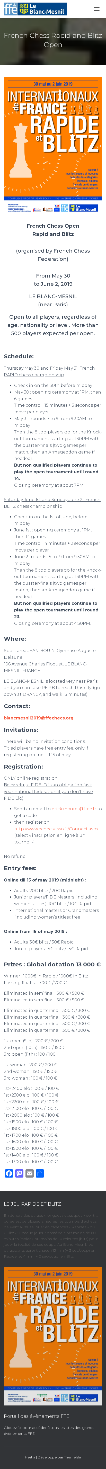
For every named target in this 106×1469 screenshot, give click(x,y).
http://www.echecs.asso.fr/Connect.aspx (56, 828)
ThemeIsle (72, 1457)
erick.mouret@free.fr (74, 808)
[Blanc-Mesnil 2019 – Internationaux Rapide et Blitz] (37, 9)
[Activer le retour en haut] (95, 1458)
